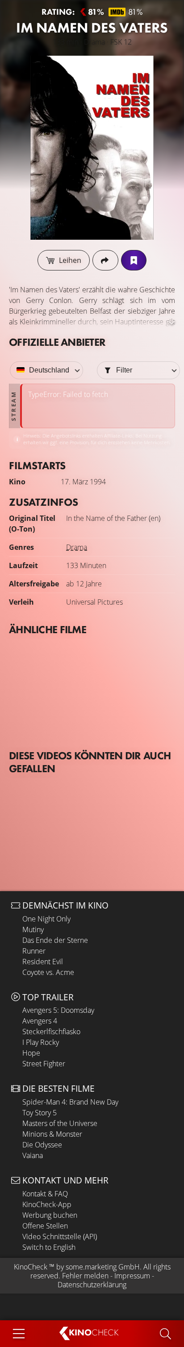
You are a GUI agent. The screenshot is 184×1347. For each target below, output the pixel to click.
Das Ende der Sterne (55, 940)
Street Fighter (43, 1063)
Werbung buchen (49, 1215)
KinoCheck (30, 1267)
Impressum (132, 1276)
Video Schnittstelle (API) (59, 1236)
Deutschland (49, 370)
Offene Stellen (45, 1225)
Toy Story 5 (39, 1112)
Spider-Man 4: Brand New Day (70, 1101)
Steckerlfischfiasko (51, 1031)
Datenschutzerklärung (92, 1285)
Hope (31, 1052)
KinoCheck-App (46, 1204)
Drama (76, 547)
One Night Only (46, 918)
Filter (124, 370)
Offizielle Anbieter (57, 342)
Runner (34, 950)
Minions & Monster (52, 1134)
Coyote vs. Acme (48, 972)
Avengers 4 (39, 1020)
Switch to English (48, 1247)
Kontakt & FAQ (45, 1193)
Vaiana (32, 1155)
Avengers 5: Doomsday (58, 1010)
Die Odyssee (42, 1144)
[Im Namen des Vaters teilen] (105, 260)
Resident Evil (42, 961)
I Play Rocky (40, 1042)
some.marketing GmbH (103, 1267)
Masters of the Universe (59, 1123)
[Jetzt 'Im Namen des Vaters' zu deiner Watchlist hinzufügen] (133, 260)
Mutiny (33, 929)
